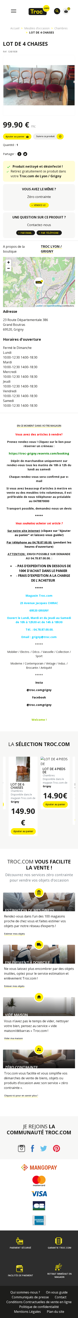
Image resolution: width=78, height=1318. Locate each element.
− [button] (8, 268)
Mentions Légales (27, 1311)
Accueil (14, 28)
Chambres (61, 28)
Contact (60, 1297)
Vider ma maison (13, 1038)
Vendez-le (40, 205)
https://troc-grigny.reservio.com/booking (39, 453)
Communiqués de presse (30, 1297)
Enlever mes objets (14, 986)
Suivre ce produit (49, 136)
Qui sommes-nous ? (25, 1292)
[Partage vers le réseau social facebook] (19, 154)
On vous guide (57, 1292)
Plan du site (55, 1311)
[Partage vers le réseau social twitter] (25, 154)
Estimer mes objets (14, 933)
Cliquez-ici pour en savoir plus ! (21, 1095)
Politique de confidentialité (39, 1307)
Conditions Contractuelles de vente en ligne (39, 1302)
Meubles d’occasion (37, 28)
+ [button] (8, 262)
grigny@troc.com (44, 637)
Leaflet (39, 305)
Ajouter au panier (17, 136)
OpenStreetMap (54, 305)
